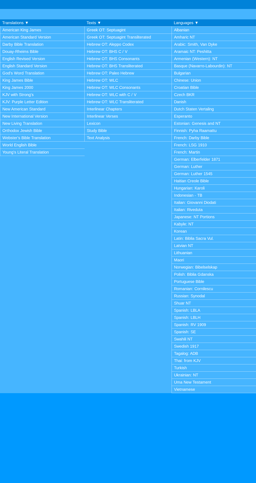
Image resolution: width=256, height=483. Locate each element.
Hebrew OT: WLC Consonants (113, 87)
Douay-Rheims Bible (20, 51)
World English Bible (19, 145)
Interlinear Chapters (104, 109)
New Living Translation (22, 123)
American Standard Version (26, 37)
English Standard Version (24, 66)
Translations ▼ (15, 23)
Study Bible (97, 130)
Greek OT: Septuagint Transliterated (119, 37)
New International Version (25, 116)
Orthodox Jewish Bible (22, 130)
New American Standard (23, 109)
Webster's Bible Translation (26, 138)
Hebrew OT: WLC (102, 80)
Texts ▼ (94, 23)
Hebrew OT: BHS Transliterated (115, 66)
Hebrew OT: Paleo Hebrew (110, 73)
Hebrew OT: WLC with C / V (111, 94)
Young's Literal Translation (25, 152)
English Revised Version (23, 59)
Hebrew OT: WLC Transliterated (115, 102)
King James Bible (17, 80)
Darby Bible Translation (22, 44)
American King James (21, 30)
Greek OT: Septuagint (106, 30)
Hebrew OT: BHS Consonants (113, 59)
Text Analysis (98, 138)
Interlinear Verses (102, 116)
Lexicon (93, 123)
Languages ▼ (186, 23)
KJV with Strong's (18, 94)
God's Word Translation (23, 73)
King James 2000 (17, 87)
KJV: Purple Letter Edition (25, 102)
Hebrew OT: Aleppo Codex (110, 44)
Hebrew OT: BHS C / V (107, 51)
